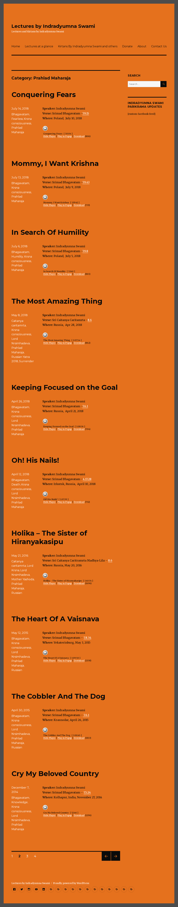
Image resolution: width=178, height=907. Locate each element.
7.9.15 (85, 113)
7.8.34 (87, 637)
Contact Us (159, 46)
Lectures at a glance (39, 46)
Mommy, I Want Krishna (55, 163)
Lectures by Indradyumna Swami (53, 26)
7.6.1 (85, 406)
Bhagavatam (20, 114)
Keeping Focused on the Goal (64, 387)
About (141, 46)
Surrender (26, 361)
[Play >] (45, 128)
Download (79, 136)
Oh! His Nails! (35, 460)
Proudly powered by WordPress (71, 883)
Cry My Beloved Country (55, 773)
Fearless (17, 119)
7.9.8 (85, 251)
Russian (16, 593)
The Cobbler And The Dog (58, 696)
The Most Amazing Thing (56, 301)
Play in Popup (65, 136)
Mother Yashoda (22, 579)
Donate (127, 46)
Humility (17, 256)
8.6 (90, 320)
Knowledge (19, 802)
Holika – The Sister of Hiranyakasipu (49, 537)
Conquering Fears (43, 94)
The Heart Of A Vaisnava (55, 619)
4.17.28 (87, 479)
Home (15, 46)
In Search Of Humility (50, 232)
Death (15, 484)
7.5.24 (87, 792)
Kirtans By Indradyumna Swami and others (87, 46)
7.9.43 (86, 182)
